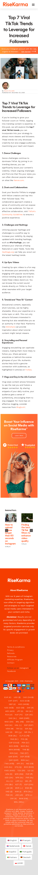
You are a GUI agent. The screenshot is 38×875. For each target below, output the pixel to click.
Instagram (24, 668)
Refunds (10, 653)
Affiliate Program (15, 660)
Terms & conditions (16, 647)
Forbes (28, 370)
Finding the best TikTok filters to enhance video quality (25, 518)
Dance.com (19, 180)
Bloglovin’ (20, 407)
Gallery (12, 518)
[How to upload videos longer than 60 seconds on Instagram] (11, 517)
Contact (10, 663)
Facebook (11, 671)
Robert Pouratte (9, 91)
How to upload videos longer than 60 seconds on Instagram (9, 518)
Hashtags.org (8, 252)
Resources (11, 656)
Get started (26, 52)
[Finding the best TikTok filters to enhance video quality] (27, 517)
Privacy (10, 650)
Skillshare (10, 327)
